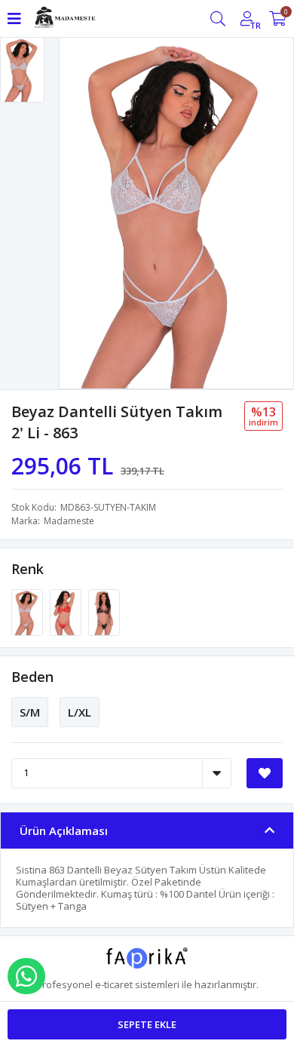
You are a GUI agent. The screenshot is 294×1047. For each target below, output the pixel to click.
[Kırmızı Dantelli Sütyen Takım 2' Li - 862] (66, 611)
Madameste (69, 520)
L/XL (79, 712)
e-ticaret (114, 984)
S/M (30, 712)
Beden (32, 677)
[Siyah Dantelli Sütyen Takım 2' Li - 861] (104, 611)
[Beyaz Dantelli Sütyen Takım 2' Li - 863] (28, 611)
